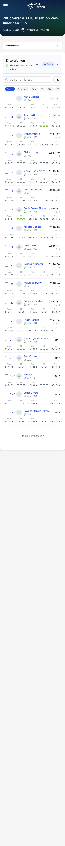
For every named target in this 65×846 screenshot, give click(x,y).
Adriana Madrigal (33, 226)
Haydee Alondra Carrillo (37, 410)
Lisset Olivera (31, 392)
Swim (34, 89)
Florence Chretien (33, 301)
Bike (50, 89)
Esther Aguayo (32, 133)
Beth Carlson (31, 356)
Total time (22, 89)
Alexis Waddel (31, 96)
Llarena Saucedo (33, 189)
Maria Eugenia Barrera (36, 338)
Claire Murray (31, 152)
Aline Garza (30, 374)
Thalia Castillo (31, 319)
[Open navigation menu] (5, 5)
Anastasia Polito (33, 282)
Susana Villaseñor (33, 264)
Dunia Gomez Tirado (35, 208)
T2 (58, 89)
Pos (8, 89)
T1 (42, 89)
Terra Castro (30, 245)
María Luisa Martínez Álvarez (35, 171)
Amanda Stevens (33, 115)
